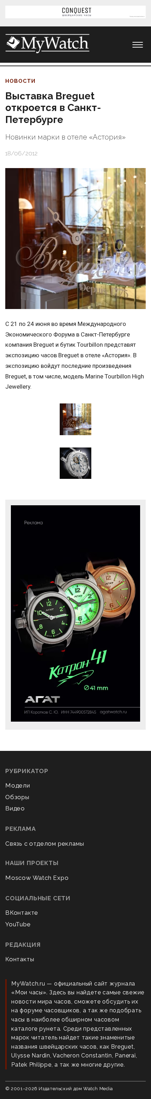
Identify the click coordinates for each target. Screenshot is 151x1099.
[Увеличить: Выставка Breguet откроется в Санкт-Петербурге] (75, 238)
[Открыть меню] (138, 45)
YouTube (18, 924)
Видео (15, 808)
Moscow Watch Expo (37, 877)
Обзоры (17, 797)
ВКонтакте (21, 912)
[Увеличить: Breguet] (75, 419)
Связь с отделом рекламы (44, 843)
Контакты (19, 959)
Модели (17, 785)
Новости (20, 81)
